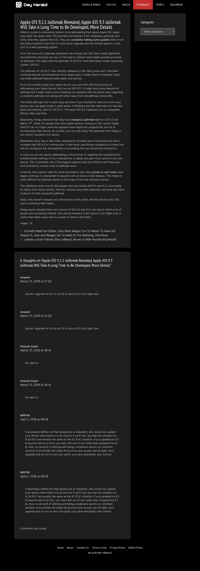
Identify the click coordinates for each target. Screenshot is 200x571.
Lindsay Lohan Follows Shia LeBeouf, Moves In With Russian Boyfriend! (70, 239)
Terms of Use (99, 547)
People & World (91, 4)
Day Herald (36, 4)
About (70, 547)
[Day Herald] (20, 4)
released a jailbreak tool (85, 119)
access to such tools (104, 172)
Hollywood (176, 4)
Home (60, 547)
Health (126, 4)
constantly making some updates (90, 39)
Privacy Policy (117, 547)
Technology (143, 4)
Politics (111, 4)
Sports (160, 4)
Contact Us (83, 547)
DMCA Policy (135, 547)
